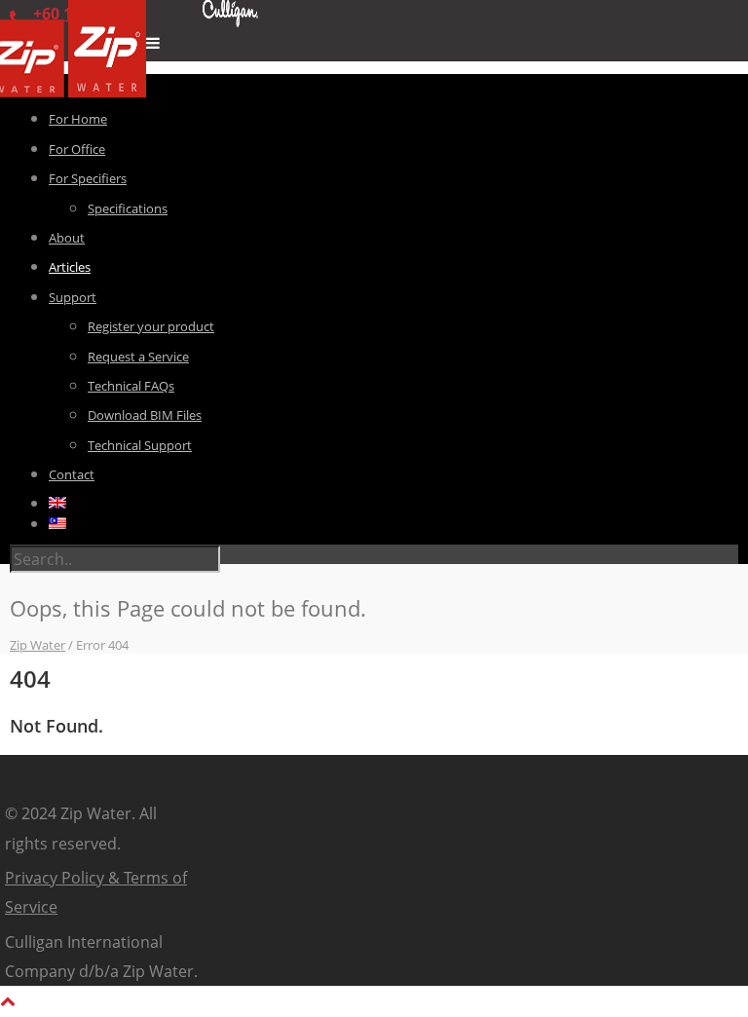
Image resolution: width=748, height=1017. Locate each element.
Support (72, 297)
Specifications (128, 208)
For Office (77, 149)
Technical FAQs (131, 386)
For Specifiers (88, 178)
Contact (71, 474)
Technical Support (140, 445)
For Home (78, 119)
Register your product (151, 326)
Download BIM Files (145, 415)
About (67, 237)
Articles (70, 267)
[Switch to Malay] (393, 523)
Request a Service (138, 356)
